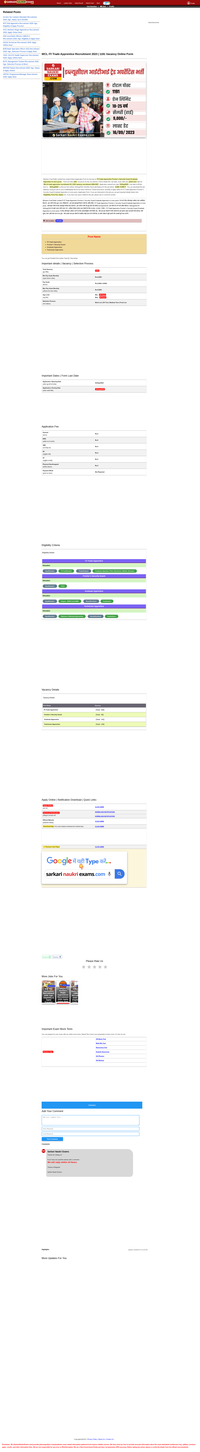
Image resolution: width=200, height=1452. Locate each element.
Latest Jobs (68, 3)
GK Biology (100, 1060)
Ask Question (92, 6)
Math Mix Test (101, 1043)
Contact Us (110, 1439)
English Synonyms (102, 1052)
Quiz (98, 3)
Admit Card (90, 3)
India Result (79, 3)
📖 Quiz (103, 6)
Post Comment (52, 1139)
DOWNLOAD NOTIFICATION (105, 812)
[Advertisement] (89, 14)
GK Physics (100, 1056)
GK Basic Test (101, 1039)
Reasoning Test (101, 1047)
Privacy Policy (92, 1439)
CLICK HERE (99, 807)
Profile (111, 6)
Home (59, 3)
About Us (101, 1439)
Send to (45, 957)
